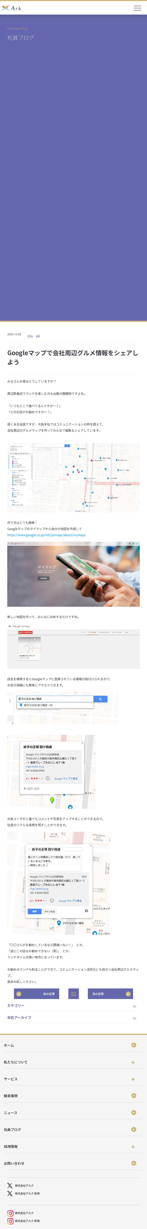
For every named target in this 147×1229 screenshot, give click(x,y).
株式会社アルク (24, 1185)
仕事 (38, 336)
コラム (30, 336)
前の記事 (49, 994)
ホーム (9, 1045)
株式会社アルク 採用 (27, 1193)
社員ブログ (12, 1129)
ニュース (10, 1112)
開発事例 (11, 1095)
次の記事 (98, 994)
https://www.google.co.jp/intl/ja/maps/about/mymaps (46, 534)
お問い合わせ (14, 1163)
